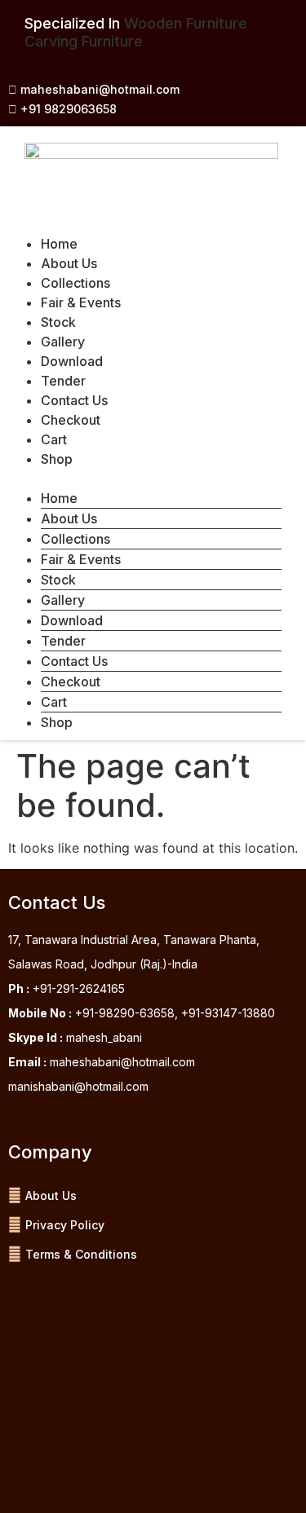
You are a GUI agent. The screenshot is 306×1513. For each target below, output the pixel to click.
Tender (63, 381)
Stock (58, 322)
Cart (54, 439)
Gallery (63, 341)
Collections (75, 283)
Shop (57, 459)
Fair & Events (81, 302)
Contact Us (74, 400)
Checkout (70, 420)
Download (72, 361)
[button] (145, 478)
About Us (69, 263)
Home (59, 244)
